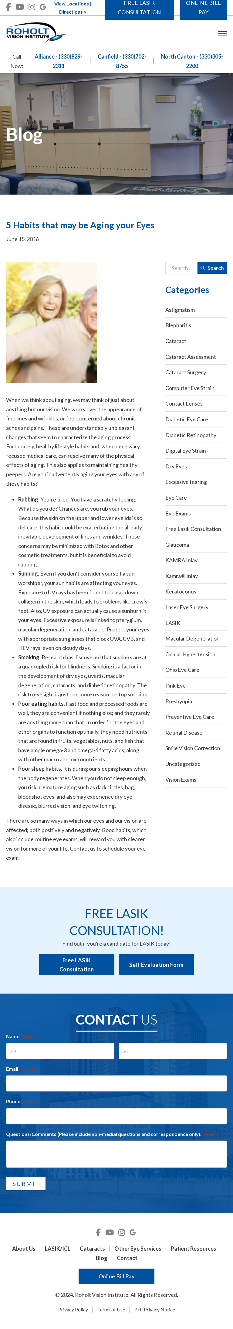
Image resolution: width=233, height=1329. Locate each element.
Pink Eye (175, 685)
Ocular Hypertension (190, 654)
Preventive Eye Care (189, 716)
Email (21, 1069)
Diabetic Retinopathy (190, 435)
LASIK (172, 623)
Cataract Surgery (185, 372)
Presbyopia (178, 701)
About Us (23, 1248)
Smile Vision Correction (192, 748)
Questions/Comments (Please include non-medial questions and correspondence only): (113, 1134)
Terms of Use (111, 1309)
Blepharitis (178, 325)
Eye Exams (178, 513)
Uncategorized (183, 763)
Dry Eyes (176, 466)
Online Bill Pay (117, 1276)
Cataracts (92, 1248)
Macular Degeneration (192, 638)
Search (216, 267)
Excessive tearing (186, 481)
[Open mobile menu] (222, 33)
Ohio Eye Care (182, 669)
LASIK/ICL (57, 1248)
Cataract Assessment (190, 356)
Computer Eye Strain (189, 388)
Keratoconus (180, 591)
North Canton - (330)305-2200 (192, 61)
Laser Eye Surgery (186, 607)
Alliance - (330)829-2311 (59, 61)
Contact (79, 848)
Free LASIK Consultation (76, 965)
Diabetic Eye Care (186, 419)
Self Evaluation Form (156, 964)
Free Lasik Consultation (193, 528)
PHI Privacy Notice (154, 1309)
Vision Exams (180, 779)
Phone (22, 1101)
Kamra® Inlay (181, 576)
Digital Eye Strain (185, 450)
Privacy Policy (73, 1309)
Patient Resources (193, 1248)
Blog (101, 1258)
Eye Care (176, 497)
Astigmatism (180, 309)
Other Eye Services (137, 1248)
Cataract (175, 341)
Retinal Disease (183, 732)
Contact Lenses (184, 403)
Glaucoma (177, 544)
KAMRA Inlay (181, 560)
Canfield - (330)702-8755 (122, 61)
